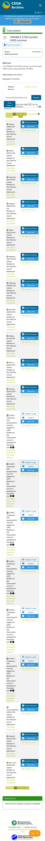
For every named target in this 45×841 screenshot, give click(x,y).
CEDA (22, 831)
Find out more (25, 22)
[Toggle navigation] (40, 5)
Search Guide (33, 114)
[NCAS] (22, 823)
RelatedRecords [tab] (11, 88)
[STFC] (22, 837)
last (25, 114)
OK (16, 22)
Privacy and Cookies (30, 829)
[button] (12, 45)
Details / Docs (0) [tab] (30, 87)
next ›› (20, 115)
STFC (22, 827)
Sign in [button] (39, 12)
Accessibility (11, 829)
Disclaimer (20, 829)
